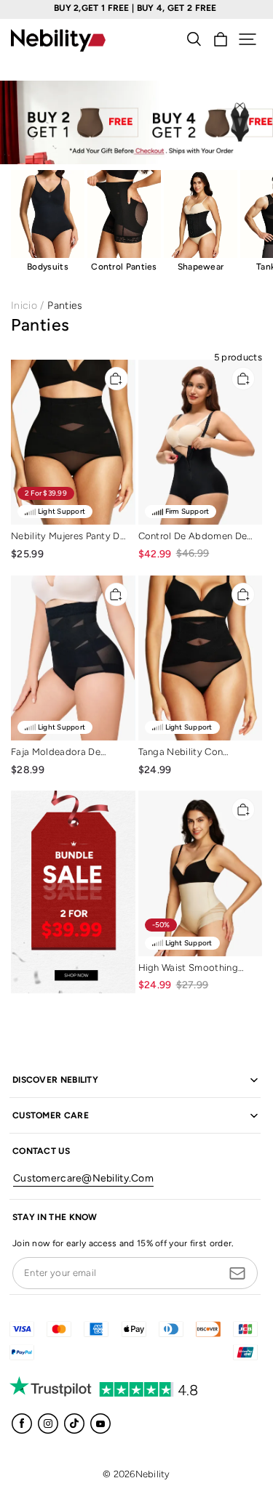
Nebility (152, 1474)
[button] (247, 39)
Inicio (24, 305)
